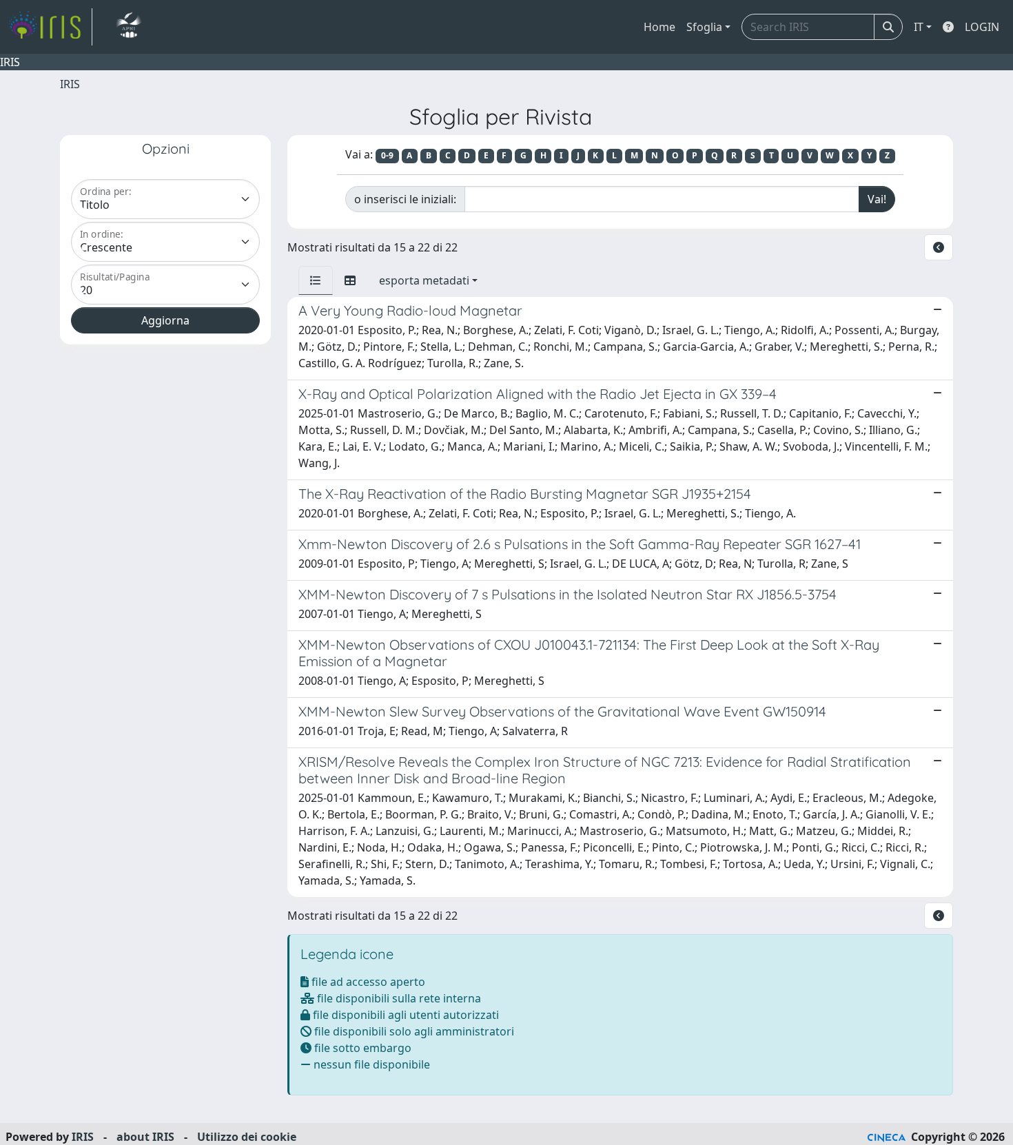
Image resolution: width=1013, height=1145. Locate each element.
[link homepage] (50, 26)
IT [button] (918, 26)
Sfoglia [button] (704, 26)
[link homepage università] (128, 26)
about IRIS (145, 1136)
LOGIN (982, 26)
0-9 (387, 155)
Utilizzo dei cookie (246, 1136)
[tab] (315, 280)
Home (659, 26)
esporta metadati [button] (424, 280)
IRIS (70, 84)
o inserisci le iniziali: (405, 199)
